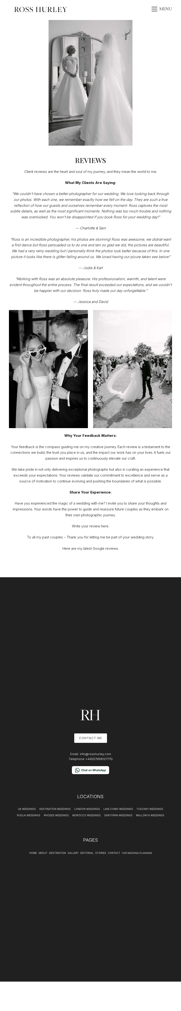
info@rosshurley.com (95, 754)
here (104, 526)
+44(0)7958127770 (99, 759)
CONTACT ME (90, 738)
